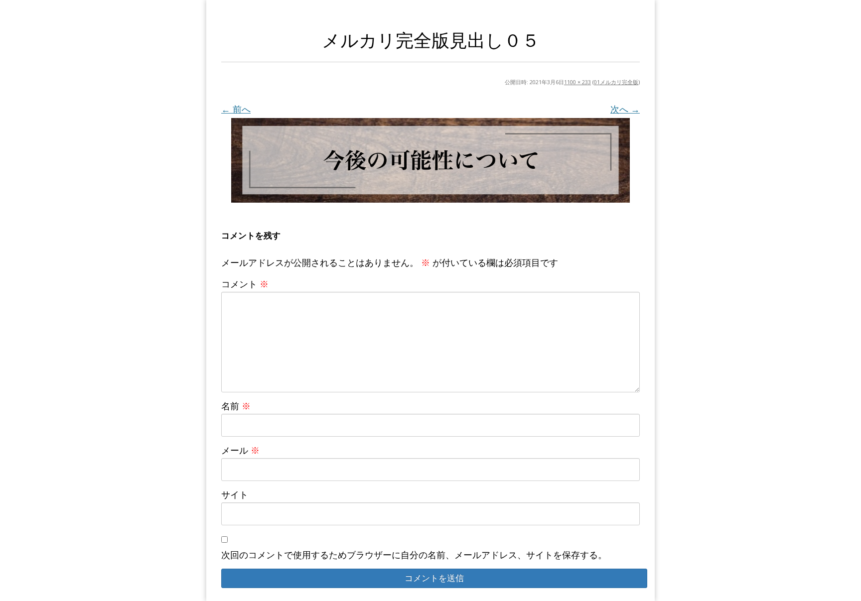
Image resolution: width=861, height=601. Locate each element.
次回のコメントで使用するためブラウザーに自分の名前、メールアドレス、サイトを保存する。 (414, 555)
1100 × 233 (577, 82)
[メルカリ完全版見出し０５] (430, 160)
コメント (245, 284)
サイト (234, 494)
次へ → (625, 109)
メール (240, 450)
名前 (236, 406)
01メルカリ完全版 (616, 82)
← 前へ (236, 109)
